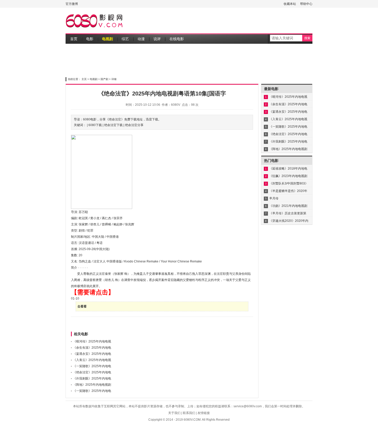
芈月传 (273, 198)
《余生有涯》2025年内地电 (92, 347)
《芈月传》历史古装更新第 (287, 213)
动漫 (141, 39)
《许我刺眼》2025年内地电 (92, 378)
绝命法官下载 (113, 125)
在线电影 (176, 39)
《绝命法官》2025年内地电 (92, 372)
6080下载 (95, 125)
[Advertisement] (218, 20)
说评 (157, 39)
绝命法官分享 (134, 125)
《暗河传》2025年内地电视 (92, 341)
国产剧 (104, 79)
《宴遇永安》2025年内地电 (92, 354)
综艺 (125, 39)
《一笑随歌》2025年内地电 (92, 366)
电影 (89, 39)
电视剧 (107, 39)
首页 (73, 39)
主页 (84, 79)
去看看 (82, 306)
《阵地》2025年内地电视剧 (92, 384)
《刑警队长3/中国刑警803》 (288, 183)
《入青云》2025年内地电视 (92, 360)
